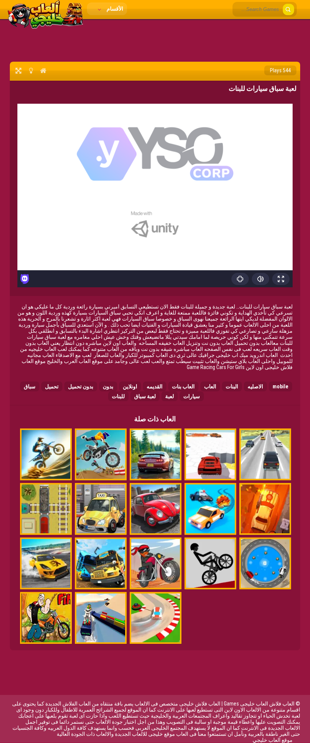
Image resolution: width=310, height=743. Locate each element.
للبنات (118, 396)
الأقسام (114, 9)
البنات (232, 386)
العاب (210, 386)
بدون (108, 386)
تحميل (52, 386)
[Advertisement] (155, 40)
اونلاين (130, 386)
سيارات (191, 396)
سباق (30, 386)
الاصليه (255, 386)
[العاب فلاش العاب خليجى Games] (45, 27)
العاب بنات (183, 386)
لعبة (169, 396)
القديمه (155, 386)
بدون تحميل (80, 386)
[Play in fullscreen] (18, 70)
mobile (280, 386)
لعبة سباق (145, 396)
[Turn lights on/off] (31, 70)
